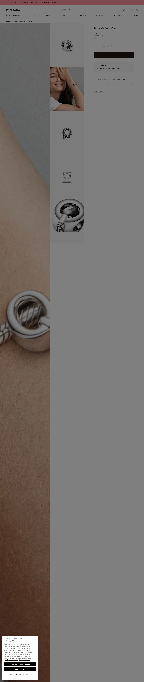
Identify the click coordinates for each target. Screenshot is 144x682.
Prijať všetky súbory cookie (20, 664)
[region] (20, 658)
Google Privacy (24, 660)
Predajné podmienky (11, 660)
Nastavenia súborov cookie (20, 674)
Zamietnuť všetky (19, 669)
